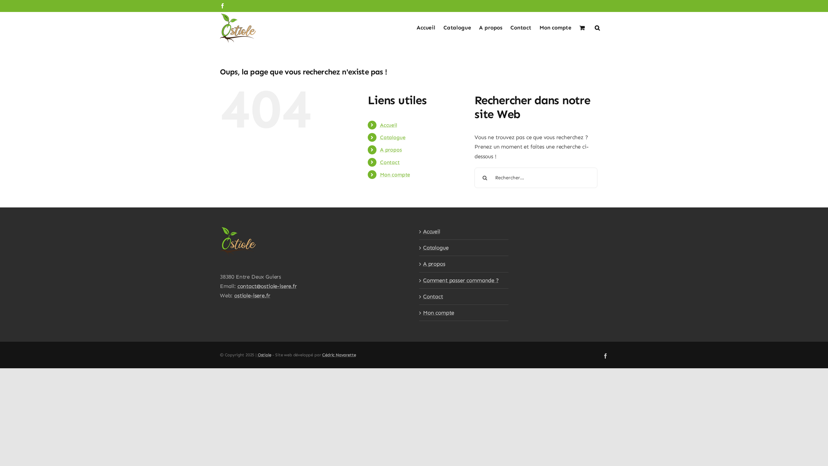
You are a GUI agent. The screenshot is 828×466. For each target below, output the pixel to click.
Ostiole (264, 354)
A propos (391, 150)
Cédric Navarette (339, 354)
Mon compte (395, 175)
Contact (390, 162)
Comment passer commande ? (461, 280)
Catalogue (392, 137)
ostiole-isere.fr (252, 295)
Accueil (388, 125)
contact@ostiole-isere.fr (267, 286)
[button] (597, 27)
